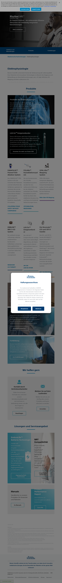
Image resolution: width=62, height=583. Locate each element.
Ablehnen (38, 308)
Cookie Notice (53, 6)
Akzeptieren (24, 308)
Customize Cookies (25, 9)
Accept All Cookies (36, 9)
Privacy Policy (47, 6)
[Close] (59, 2)
